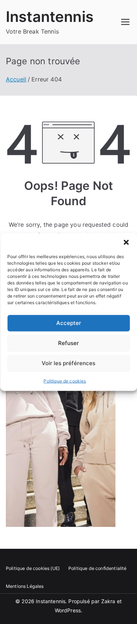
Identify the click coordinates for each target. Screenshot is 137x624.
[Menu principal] (125, 22)
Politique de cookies (64, 380)
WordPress (68, 610)
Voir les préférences (68, 363)
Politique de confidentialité (97, 568)
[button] (126, 242)
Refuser (68, 343)
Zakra (108, 601)
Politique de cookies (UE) (33, 568)
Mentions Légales (25, 586)
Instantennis (50, 17)
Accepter (68, 322)
